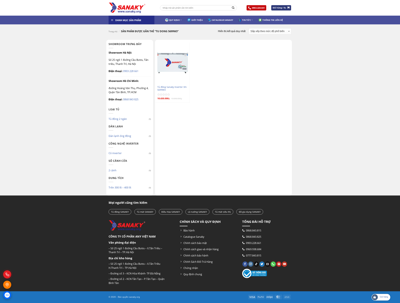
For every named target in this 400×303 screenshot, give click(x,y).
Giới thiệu (197, 20)
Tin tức (246, 20)
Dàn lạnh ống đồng (120, 136)
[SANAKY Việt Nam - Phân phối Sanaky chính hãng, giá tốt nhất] (127, 8)
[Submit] (233, 7)
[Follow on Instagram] (250, 264)
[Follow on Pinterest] (278, 264)
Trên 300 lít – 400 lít (120, 187)
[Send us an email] (267, 264)
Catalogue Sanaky (222, 20)
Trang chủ (113, 31)
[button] (281, 7)
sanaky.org (134, 297)
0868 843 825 (130, 99)
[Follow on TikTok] (256, 264)
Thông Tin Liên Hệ (272, 20)
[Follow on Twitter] (262, 264)
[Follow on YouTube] (284, 264)
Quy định (174, 20)
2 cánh (112, 170)
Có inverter (115, 153)
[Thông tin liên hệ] (7, 285)
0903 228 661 (130, 71)
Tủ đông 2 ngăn (118, 119)
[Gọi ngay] (7, 274)
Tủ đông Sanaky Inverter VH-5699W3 (172, 88)
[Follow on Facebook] (245, 264)
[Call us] (273, 264)
